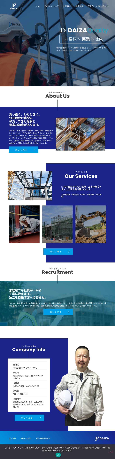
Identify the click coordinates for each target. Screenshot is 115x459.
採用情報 (79, 6)
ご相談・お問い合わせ (98, 6)
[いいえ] (110, 451)
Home (38, 6)
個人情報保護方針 (43, 438)
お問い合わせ (25, 438)
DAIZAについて (52, 6)
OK (58, 455)
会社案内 (67, 6)
